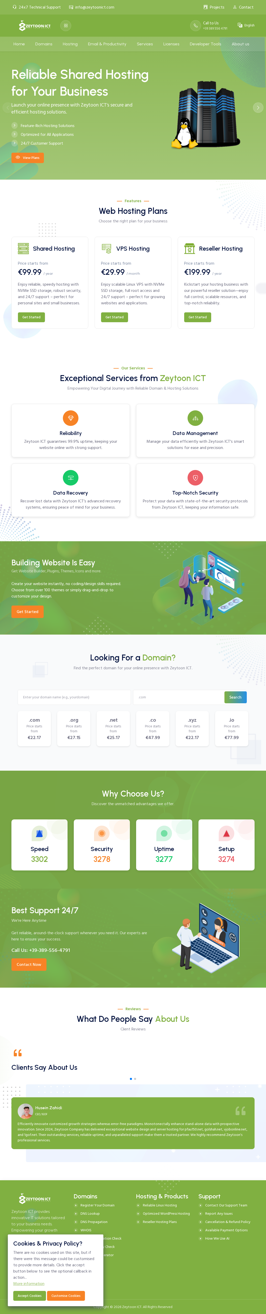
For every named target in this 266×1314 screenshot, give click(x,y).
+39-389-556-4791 (49, 950)
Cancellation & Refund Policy (227, 1222)
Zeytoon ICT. (132, 1307)
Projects (217, 7)
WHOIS (86, 1230)
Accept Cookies (30, 1296)
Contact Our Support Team (226, 1205)
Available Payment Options (226, 1230)
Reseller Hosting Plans (160, 1222)
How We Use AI (217, 1238)
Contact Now (29, 964)
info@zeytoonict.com (94, 7)
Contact (246, 7)
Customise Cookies (66, 1296)
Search (235, 697)
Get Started (31, 317)
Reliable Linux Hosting (160, 1205)
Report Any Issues (218, 1214)
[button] (258, 107)
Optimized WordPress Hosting (166, 1214)
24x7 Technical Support (40, 7)
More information (28, 1283)
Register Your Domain (98, 1205)
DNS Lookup (90, 1214)
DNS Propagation (94, 1222)
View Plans (30, 158)
